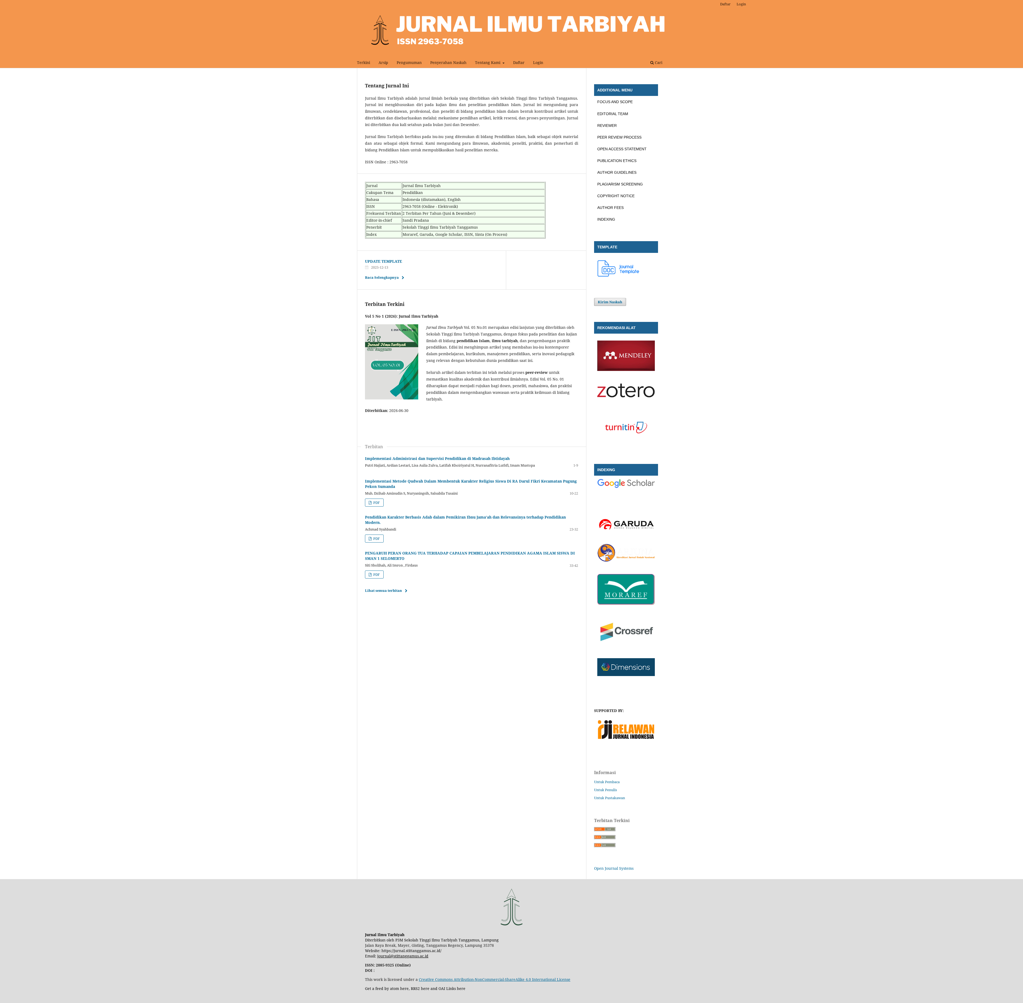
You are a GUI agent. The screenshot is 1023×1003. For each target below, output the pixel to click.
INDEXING (606, 219)
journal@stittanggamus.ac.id (402, 955)
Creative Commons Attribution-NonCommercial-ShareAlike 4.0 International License (494, 979)
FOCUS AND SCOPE (615, 102)
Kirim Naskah (610, 302)
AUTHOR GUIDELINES (616, 172)
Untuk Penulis (605, 789)
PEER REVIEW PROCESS (619, 137)
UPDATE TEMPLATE (383, 261)
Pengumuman (409, 62)
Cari (658, 62)
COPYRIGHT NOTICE (616, 196)
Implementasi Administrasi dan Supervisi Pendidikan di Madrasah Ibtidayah (437, 458)
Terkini (363, 62)
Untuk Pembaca (607, 781)
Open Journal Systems (614, 868)
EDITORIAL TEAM (612, 114)
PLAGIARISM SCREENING (620, 184)
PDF (376, 502)
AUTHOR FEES (610, 207)
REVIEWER (607, 125)
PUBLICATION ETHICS (616, 161)
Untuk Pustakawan (609, 797)
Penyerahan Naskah (448, 62)
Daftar (519, 62)
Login (538, 62)
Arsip (383, 62)
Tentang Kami (488, 62)
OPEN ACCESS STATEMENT (622, 149)
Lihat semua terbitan (383, 590)
